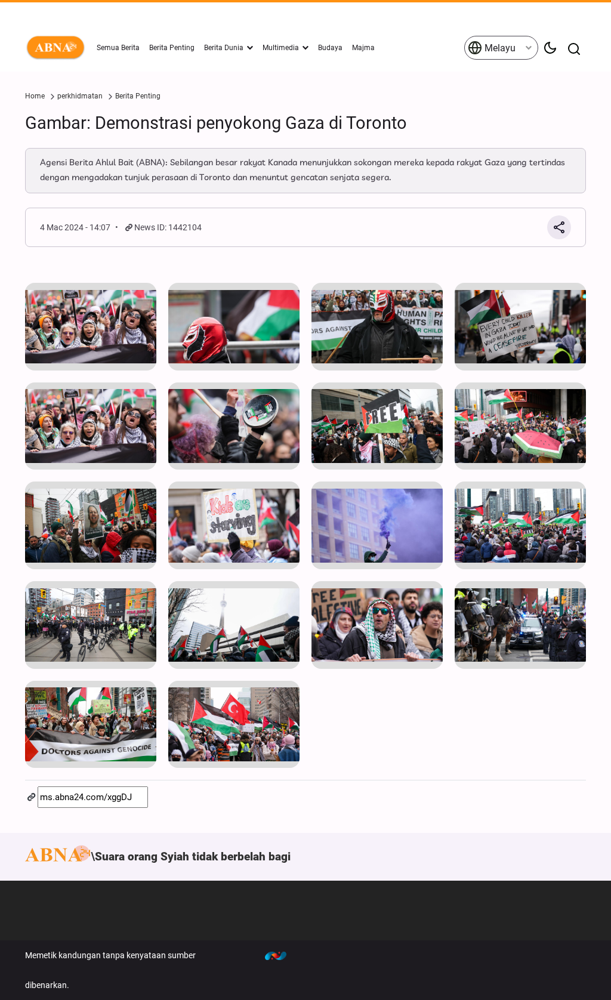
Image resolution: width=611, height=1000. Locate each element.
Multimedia (281, 48)
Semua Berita (118, 48)
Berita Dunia (223, 48)
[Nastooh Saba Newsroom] (281, 955)
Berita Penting (172, 48)
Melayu (499, 48)
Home (35, 96)
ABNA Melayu (58, 48)
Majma (363, 48)
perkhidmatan (80, 96)
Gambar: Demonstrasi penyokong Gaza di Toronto (216, 123)
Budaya (330, 48)
